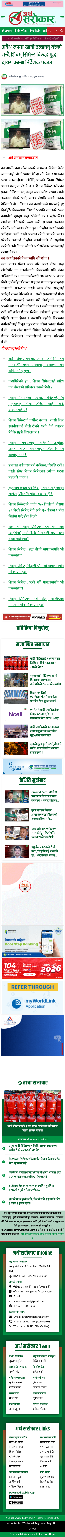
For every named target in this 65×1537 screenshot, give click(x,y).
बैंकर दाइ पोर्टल (16, 1461)
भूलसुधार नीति (47, 1456)
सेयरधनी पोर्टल (16, 1442)
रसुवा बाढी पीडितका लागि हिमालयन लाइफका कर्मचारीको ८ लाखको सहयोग (45, 680)
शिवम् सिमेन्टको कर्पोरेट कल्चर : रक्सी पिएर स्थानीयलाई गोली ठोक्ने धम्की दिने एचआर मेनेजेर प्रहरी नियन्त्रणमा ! (36, 426)
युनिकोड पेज (15, 1456)
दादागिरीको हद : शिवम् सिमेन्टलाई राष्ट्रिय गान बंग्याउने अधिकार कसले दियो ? (36, 384)
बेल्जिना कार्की (39, 1361)
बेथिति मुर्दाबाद (21, 31)
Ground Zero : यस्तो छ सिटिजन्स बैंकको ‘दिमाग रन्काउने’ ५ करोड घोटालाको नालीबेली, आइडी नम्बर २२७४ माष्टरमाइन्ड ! (45, 796)
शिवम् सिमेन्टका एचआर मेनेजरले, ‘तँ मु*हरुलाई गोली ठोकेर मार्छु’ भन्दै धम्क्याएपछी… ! (36, 404)
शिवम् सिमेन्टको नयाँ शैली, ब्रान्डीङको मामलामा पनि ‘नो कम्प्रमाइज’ (36, 602)
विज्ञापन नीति (46, 1461)
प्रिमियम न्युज (15, 1477)
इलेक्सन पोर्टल (16, 1447)
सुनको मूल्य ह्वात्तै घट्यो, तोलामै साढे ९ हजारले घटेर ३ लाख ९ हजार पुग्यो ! (45, 748)
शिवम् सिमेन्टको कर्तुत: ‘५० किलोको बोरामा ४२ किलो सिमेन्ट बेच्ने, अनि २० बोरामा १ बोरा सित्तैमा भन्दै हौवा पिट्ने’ (36, 510)
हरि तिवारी (37, 1382)
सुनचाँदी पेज (14, 1466)
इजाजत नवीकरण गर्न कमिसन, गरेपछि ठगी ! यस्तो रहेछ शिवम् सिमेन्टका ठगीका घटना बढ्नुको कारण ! (36, 471)
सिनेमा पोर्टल (15, 1452)
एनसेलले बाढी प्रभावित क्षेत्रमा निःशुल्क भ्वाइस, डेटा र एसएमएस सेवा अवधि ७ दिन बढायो (45, 714)
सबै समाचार (7, 31)
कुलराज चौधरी (39, 1387)
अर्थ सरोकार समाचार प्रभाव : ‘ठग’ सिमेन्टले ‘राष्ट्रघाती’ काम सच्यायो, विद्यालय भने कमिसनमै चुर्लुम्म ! (36, 365)
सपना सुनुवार (15, 1409)
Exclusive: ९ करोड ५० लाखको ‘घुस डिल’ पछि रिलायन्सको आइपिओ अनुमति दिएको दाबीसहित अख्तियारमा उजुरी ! (44, 833)
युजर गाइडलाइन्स (48, 1477)
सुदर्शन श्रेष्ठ (14, 1372)
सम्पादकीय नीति (47, 1442)
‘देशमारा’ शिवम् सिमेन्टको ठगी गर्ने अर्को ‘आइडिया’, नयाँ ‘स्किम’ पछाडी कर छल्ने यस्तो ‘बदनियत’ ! (36, 533)
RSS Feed (45, 1486)
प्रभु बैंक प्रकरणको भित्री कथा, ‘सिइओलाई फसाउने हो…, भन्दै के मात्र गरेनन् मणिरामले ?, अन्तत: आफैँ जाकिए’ (44, 851)
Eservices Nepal (47, 1534)
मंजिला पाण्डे (15, 1387)
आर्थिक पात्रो (14, 1482)
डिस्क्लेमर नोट (46, 1482)
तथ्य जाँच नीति (47, 1452)
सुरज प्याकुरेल (15, 1361)
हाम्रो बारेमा (45, 1472)
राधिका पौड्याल (40, 1409)
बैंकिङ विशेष (35, 31)
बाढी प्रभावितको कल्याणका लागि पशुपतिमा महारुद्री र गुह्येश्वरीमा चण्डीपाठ (44, 731)
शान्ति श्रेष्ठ (13, 1398)
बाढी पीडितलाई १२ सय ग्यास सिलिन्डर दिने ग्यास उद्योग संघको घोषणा (45, 663)
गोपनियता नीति (47, 1447)
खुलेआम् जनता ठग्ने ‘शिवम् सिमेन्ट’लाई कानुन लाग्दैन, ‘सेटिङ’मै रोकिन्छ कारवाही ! (36, 491)
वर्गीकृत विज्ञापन (16, 1486)
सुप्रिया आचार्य (15, 1382)
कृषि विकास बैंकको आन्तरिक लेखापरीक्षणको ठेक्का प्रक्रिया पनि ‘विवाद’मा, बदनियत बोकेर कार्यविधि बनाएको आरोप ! (44, 814)
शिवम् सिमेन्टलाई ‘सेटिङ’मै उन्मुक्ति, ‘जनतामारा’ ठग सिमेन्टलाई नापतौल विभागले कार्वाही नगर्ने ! (36, 449)
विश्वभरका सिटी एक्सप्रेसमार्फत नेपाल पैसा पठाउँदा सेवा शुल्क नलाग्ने (43, 697)
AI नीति (43, 1466)
